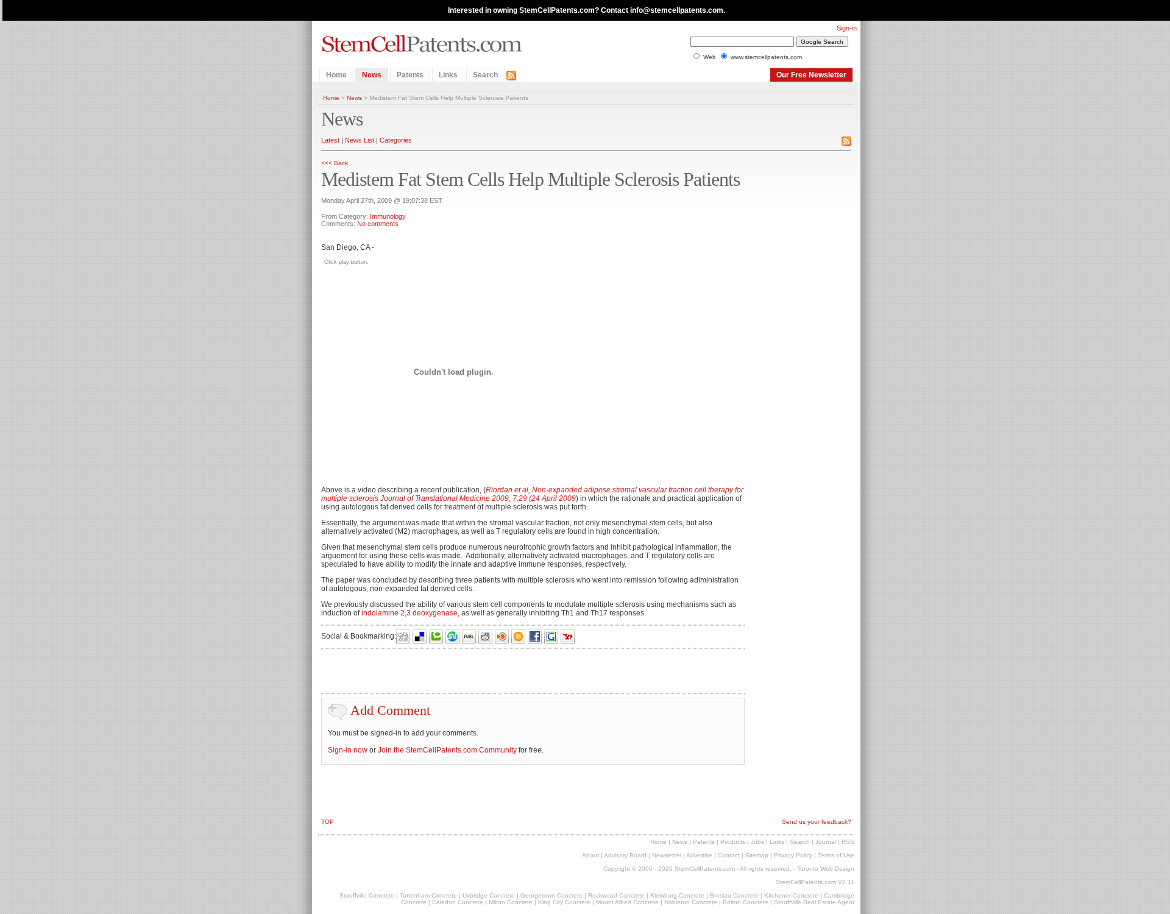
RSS (848, 841)
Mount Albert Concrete (627, 902)
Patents (410, 75)
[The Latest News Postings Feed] (846, 140)
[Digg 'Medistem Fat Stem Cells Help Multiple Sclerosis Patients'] (403, 636)
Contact (729, 855)
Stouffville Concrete (366, 895)
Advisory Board (625, 855)
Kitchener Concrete (791, 895)
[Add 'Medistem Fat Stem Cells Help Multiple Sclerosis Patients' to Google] (551, 636)
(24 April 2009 (551, 498)
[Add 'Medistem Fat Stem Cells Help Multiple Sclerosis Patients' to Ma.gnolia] (518, 636)
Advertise (699, 855)
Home (336, 75)
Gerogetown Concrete (551, 895)
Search (485, 75)
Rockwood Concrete (616, 895)
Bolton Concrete (745, 902)
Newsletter (666, 855)
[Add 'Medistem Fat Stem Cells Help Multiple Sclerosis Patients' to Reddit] (485, 636)
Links (448, 75)
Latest (330, 140)
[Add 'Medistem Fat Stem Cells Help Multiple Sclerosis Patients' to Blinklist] (502, 636)
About (590, 855)
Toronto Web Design (825, 868)
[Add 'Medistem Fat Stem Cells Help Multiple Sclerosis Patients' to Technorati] (436, 636)
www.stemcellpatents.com (766, 57)
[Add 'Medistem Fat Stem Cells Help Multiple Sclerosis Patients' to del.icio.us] (420, 636)
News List (359, 140)
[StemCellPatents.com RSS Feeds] (511, 75)
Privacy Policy (793, 855)
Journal (825, 841)
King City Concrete (564, 902)
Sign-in (847, 28)
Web (709, 57)
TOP (327, 821)
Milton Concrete (511, 902)
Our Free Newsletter (811, 75)
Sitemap (756, 855)
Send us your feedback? (816, 821)
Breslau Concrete (734, 895)
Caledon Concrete (457, 902)
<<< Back (334, 163)
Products (732, 841)
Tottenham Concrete (428, 895)
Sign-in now (347, 750)
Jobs (757, 841)
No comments (378, 223)
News (371, 75)
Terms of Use (836, 855)
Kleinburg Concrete (677, 895)
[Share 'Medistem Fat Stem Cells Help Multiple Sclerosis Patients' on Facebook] (535, 636)
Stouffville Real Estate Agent (814, 902)
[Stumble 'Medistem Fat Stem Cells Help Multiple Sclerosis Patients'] (452, 636)
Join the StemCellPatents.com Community (447, 750)
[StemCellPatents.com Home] (423, 41)
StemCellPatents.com (705, 868)
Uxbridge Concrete (489, 895)
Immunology (388, 216)
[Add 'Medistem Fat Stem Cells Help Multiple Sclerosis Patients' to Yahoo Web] (568, 636)
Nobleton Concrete (690, 902)
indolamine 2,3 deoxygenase (409, 613)
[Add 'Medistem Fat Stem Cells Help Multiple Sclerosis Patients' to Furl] (469, 636)
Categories (396, 140)
